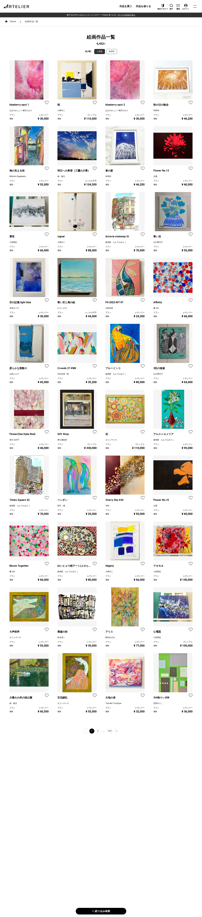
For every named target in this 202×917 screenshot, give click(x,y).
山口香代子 (158, 242)
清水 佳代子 (14, 440)
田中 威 (61, 506)
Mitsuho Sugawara (17, 176)
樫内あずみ (110, 637)
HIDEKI (156, 110)
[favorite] (47, 102)
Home (13, 21)
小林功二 (61, 110)
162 (110, 731)
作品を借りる (143, 6)
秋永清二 (61, 637)
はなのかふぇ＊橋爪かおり (20, 110)
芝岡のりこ (158, 703)
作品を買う (125, 6)
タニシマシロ (111, 440)
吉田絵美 (109, 308)
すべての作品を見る (126, 15)
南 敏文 (61, 176)
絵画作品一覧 (31, 21)
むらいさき (62, 308)
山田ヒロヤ (14, 374)
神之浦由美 (62, 440)
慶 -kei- (156, 308)
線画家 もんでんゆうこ (115, 242)
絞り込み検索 (102, 911)
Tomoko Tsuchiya (113, 703)
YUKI (107, 506)
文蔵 (155, 176)
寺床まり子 (14, 308)
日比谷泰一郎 (63, 374)
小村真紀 (13, 242)
